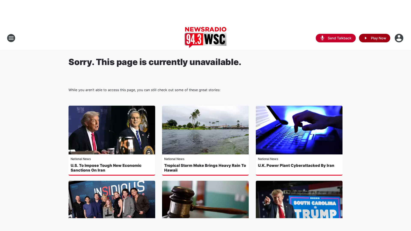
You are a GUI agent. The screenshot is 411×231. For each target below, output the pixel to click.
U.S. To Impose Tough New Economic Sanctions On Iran (106, 167)
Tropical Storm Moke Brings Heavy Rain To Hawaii (205, 167)
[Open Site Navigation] (11, 38)
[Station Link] (205, 38)
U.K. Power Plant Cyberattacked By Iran (296, 165)
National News (81, 159)
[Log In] (399, 38)
